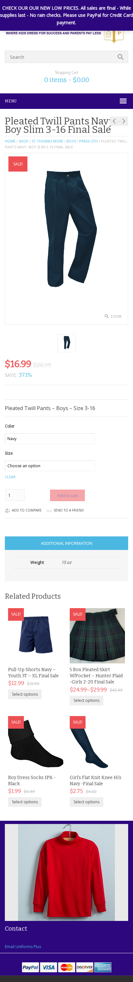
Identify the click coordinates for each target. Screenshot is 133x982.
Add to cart (67, 495)
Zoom (115, 316)
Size (9, 453)
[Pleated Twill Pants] (66, 343)
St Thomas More (47, 141)
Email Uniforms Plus (23, 946)
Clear (10, 476)
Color (10, 426)
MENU (10, 101)
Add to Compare (27, 510)
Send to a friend (69, 510)
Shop (23, 141)
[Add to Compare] (51, 656)
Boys (71, 141)
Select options (25, 694)
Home (10, 141)
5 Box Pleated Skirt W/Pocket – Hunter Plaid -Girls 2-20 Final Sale (96, 676)
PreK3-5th (88, 141)
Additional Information (66, 543)
